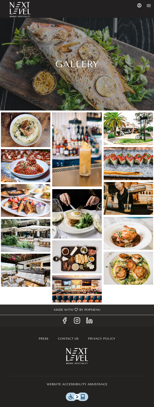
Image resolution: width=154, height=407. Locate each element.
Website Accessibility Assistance (77, 384)
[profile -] (139, 5)
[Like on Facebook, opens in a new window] (64, 322)
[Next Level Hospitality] (77, 355)
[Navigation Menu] (149, 5)
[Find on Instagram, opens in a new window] (77, 322)
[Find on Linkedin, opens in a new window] (89, 322)
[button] (25, 129)
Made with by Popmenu (51, 309)
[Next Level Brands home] (20, 9)
